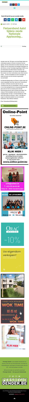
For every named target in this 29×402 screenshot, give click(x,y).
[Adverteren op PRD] (12, 349)
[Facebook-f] (11, 4)
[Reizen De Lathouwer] (12, 216)
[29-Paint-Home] (12, 245)
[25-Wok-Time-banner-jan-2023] (12, 323)
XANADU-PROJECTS (19, 394)
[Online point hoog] (14, 164)
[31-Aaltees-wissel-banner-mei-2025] (12, 190)
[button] (14, 8)
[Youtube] (16, 4)
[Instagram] (13, 4)
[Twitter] (18, 4)
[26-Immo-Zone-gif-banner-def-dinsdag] (12, 297)
